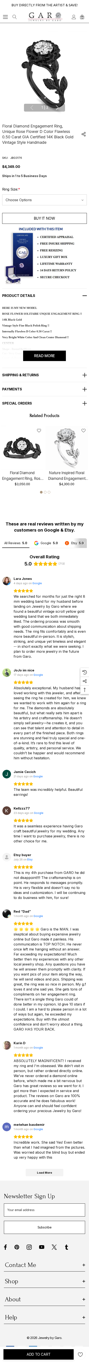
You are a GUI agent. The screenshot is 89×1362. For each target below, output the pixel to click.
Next (57, 107)
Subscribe (44, 1227)
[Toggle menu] (5, 16)
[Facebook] (5, 1247)
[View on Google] (6, 581)
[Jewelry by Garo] (45, 17)
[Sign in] (73, 17)
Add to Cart (39, 1354)
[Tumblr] (66, 1247)
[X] (54, 1247)
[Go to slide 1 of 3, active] (41, 492)
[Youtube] (41, 1247)
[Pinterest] (16, 1247)
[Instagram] (29, 1247)
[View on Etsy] (6, 857)
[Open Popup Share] (83, 134)
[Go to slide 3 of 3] (49, 492)
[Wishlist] (39, 430)
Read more (44, 356)
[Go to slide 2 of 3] (45, 492)
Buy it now (44, 218)
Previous (31, 107)
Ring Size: (11, 189)
